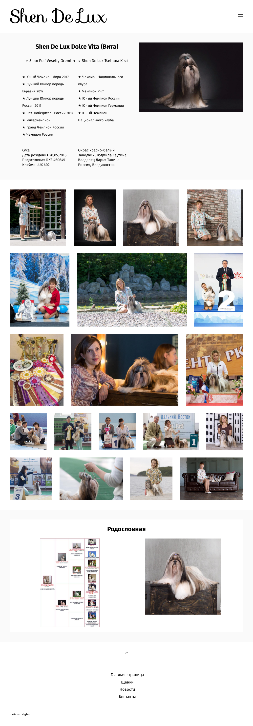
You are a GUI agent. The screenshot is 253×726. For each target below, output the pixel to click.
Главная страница (127, 675)
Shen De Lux (58, 16)
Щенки (127, 682)
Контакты (127, 697)
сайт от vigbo (20, 714)
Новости (127, 689)
